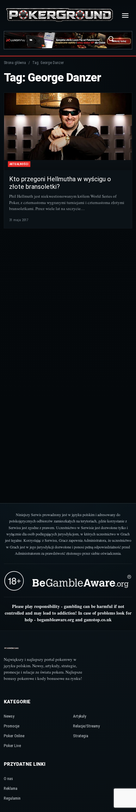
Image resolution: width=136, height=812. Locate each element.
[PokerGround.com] (59, 15)
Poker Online (14, 735)
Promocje (11, 726)
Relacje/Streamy (86, 726)
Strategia (80, 735)
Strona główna (15, 63)
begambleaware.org (55, 619)
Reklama (10, 788)
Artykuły (79, 716)
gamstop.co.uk (98, 619)
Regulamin (12, 798)
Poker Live (12, 745)
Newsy (9, 716)
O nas (8, 778)
